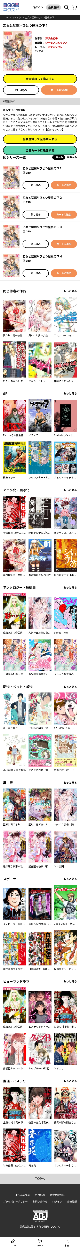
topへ (40, 1179)
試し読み (21, 90)
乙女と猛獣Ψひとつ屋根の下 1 (42, 168)
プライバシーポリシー (15, 1201)
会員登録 (53, 7)
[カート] (74, 7)
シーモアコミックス (56, 42)
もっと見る (70, 291)
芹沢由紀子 (51, 38)
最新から (72, 157)
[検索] (66, 7)
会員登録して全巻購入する (40, 139)
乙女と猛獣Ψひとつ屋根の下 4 (42, 256)
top (5, 17)
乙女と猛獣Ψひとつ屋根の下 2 (42, 197)
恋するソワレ (55, 47)
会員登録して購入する (40, 79)
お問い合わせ (40, 1201)
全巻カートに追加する (40, 150)
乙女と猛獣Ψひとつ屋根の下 (39, 17)
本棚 (67, 1245)
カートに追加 (59, 90)
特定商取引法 (57, 1194)
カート (40, 1245)
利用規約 (40, 1194)
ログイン (37, 7)
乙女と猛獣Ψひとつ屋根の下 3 (42, 227)
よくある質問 (22, 1194)
